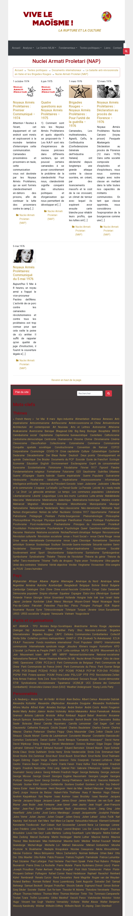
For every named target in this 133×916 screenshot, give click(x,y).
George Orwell (41, 776)
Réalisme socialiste (47, 532)
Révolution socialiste (50, 536)
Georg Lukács (34, 772)
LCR (59, 650)
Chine (49, 589)
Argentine (18, 585)
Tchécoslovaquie (53, 609)
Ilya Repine (45, 796)
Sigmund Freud (93, 885)
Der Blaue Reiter (56, 455)
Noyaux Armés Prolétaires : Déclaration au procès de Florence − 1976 (108, 112)
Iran (102, 597)
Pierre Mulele (64, 865)
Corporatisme (20, 451)
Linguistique (49, 495)
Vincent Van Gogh (32, 901)
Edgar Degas (104, 743)
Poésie (87, 520)
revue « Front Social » (75, 536)
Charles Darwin (101, 727)
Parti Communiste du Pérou (80, 666)
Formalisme (53, 471)
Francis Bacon (30, 764)
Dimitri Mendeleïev (63, 743)
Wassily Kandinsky (23, 905)
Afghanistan (19, 581)
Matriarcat (18, 504)
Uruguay (45, 613)
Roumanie (18, 609)
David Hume (112, 739)
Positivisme (20, 524)
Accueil (16, 47)
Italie (116, 597)
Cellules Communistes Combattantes (86, 634)
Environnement (59, 463)
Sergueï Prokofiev (54, 885)
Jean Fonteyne (45, 804)
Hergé (108, 788)
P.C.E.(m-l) (49, 662)
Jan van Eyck (105, 800)
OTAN (38, 662)
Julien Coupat (55, 816)
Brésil (104, 585)
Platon (107, 869)
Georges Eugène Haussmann (69, 776)
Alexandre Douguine (79, 703)
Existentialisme (36, 467)
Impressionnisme (91, 479)
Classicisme (20, 443)
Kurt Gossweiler (65, 824)
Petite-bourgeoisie (69, 516)
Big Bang (80, 431)
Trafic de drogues (62, 560)
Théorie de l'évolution (70, 556)
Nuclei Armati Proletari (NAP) (71, 74)
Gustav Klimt (31, 784)
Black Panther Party (61, 630)
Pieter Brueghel (63, 869)
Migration (33, 504)
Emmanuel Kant (110, 751)
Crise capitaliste (69, 451)
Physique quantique (55, 520)
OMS (16, 662)
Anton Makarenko (78, 711)
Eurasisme (19, 467)
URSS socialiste (30, 613)
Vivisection (97, 564)
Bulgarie (114, 585)
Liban (49, 601)
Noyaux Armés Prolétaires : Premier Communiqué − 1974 (24, 110)
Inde (89, 597)
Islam (80, 483)
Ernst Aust (51, 756)
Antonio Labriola (34, 715)
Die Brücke (43, 459)
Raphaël (92, 873)
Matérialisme (33, 500)
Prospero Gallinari (23, 873)
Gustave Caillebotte (51, 784)
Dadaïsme (19, 455)
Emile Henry (55, 751)
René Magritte (82, 877)
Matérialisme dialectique (56, 500)
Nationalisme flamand (25, 658)
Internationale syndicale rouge (47, 646)
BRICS (115, 431)
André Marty (20, 711)
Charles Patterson (34, 731)
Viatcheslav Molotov (99, 897)
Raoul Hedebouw (76, 873)
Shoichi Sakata (74, 885)
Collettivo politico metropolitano (46, 638)
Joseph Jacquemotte (84, 812)
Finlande (18, 597)
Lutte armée (96, 495)
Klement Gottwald (109, 820)
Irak (96, 597)
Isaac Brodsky (81, 796)
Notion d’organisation (25, 512)
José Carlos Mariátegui (56, 812)
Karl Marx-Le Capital (62, 820)
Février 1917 (89, 467)
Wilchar (40, 905)
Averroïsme (36, 431)
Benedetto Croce (42, 719)
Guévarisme (112, 475)
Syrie (39, 609)
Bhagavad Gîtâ (64, 431)
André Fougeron (110, 707)
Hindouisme (20, 479)
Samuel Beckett (33, 885)
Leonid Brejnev (72, 828)
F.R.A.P (17, 642)
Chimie (88, 439)
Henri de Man (74, 788)
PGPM (16, 674)
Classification (38, 443)
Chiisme (78, 439)
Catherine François (38, 727)
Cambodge (19, 589)
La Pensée (85, 487)
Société (115, 548)
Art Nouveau (60, 427)
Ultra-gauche (112, 560)
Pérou (74, 605)
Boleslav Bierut (31, 723)
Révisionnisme (111, 532)
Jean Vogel (95, 804)
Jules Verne (20, 816)
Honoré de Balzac (41, 792)
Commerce (94, 443)
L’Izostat (18, 650)
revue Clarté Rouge (101, 536)
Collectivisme (58, 443)
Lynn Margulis (93, 832)
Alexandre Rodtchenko (106, 703)
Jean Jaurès (79, 804)
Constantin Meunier (80, 735)
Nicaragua (106, 601)
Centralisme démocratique (28, 439)
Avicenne (114, 715)
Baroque (49, 431)
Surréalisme (92, 552)
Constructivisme (64, 447)
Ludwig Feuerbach (73, 832)
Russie (30, 609)
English (45, 463)
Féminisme (54, 467)
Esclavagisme (79, 463)
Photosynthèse (21, 520)
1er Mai (40, 418)
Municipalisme (98, 504)
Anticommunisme (39, 423)
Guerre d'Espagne (23, 475)
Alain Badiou (73, 699)
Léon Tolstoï (38, 828)
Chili (42, 589)
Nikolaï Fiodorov (22, 853)
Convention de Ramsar (92, 447)
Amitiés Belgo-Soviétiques (56, 626)
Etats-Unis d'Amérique (96, 593)
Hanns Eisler (20, 788)
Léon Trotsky (54, 828)
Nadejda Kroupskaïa (56, 849)
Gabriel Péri (68, 768)
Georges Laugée (98, 776)
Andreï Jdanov (37, 711)
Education (32, 463)
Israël (109, 597)
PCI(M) (70, 670)
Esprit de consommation (104, 463)
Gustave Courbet (74, 784)
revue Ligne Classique (77, 540)
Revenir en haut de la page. (66, 380)
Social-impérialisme (77, 548)
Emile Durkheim (37, 751)
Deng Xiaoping (41, 743)
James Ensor (69, 800)
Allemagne (67, 581)
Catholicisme (112, 435)
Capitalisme (46, 435)
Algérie (55, 581)
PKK (24, 674)
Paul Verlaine (56, 861)
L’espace (39, 487)
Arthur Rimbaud (66, 715)
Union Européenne (108, 609)
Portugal (97, 605)
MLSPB (94, 650)
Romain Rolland (42, 881)
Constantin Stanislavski (106, 735)
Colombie (85, 589)
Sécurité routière (102, 544)
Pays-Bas (63, 605)
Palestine (49, 605)
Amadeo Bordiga (56, 707)
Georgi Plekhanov (72, 780)
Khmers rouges (88, 646)
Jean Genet (63, 804)
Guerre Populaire (93, 475)
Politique (98, 520)
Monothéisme (78, 504)
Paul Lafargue (39, 861)
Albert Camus (89, 699)
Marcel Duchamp (39, 837)
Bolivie (95, 585)
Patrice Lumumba (109, 857)
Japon (16, 601)
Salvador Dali (102, 881)
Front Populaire (83, 642)
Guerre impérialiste (68, 475)
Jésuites (72, 646)
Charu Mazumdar (76, 731)
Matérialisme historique (86, 500)
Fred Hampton (100, 764)
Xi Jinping (87, 905)
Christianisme (101, 439)
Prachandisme (62, 524)
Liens (107, 47)
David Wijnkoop (22, 743)
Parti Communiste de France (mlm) (41, 666)
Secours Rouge (88, 678)
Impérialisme (69, 479)
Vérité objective (58, 564)
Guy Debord (112, 784)
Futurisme (68, 471)
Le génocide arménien (42, 491)
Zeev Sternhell (103, 905)
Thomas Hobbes (32, 893)
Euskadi (114, 593)
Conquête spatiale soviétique (32, 447)
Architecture (20, 427)
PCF (61, 670)
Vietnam (69, 613)
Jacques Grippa (32, 800)
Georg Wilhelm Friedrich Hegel (60, 772)
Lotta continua (72, 650)
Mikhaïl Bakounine (73, 845)
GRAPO (98, 642)
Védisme (43, 564)
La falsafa (51, 487)
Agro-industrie (65, 418)
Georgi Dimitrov (51, 780)
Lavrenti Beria (85, 824)
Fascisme (28, 642)
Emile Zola (94, 751)
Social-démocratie (109, 678)
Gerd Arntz (90, 780)
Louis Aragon (100, 828)
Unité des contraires (24, 564)
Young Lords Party (103, 686)
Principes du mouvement (89, 524)
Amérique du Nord (87, 581)
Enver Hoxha (20, 756)
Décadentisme (35, 455)
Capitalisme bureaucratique (71, 435)
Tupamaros (64, 682)
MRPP (63, 654)
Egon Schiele (111, 747)
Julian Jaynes (37, 816)
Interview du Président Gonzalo (58, 483)
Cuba (104, 589)
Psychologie (72, 528)
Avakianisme (20, 431)
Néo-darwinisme (90, 508)
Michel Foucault (101, 841)
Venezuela (57, 613)
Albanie (44, 581)
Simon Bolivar (111, 885)
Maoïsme (18, 500)
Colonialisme (76, 443)
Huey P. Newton (91, 792)
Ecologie (114, 459)
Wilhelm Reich (73, 905)
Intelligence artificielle (25, 483)
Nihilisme (107, 508)
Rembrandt (27, 877)
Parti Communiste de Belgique (75, 662)
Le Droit (21, 491)
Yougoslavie (82, 613)
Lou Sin (87, 828)
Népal (95, 601)
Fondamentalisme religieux (28, 471)
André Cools (92, 707)
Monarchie (47, 504)
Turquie (82, 609)
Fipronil (104, 467)
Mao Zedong (20, 837)
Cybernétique (99, 451)
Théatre (51, 556)
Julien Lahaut (90, 816)
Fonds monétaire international (54, 642)
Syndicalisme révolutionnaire (38, 682)
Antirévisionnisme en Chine (85, 423)
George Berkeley (89, 772)
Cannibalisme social (25, 435)
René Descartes (62, 877)
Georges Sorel (32, 780)
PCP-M (90, 670)
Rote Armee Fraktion (24, 678)
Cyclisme (114, 451)
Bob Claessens (102, 719)
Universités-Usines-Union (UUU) (47, 686)
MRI (54, 654)
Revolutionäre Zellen (107, 674)
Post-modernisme (40, 524)
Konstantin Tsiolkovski (26, 824)
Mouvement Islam (31, 654)
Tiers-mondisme (30, 560)
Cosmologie (37, 451)
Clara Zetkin (96, 731)
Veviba (73, 564)
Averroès (101, 715)
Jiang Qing (105, 808)
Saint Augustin (84, 881)
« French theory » (23, 418)
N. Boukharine (33, 849)
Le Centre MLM (45, 47)
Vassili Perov (78, 897)
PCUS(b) (114, 670)
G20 (78, 471)
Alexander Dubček (109, 699)
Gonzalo (17, 784)
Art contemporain (39, 427)
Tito (91, 893)
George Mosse (22, 776)
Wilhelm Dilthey (54, 905)
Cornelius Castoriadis (25, 739)
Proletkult (113, 524)
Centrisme (50, 439)
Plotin (116, 869)
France (28, 597)
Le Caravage (102, 824)
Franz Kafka (83, 764)
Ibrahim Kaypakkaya (24, 796)
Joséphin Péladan (109, 812)
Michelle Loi (52, 845)
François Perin (49, 764)
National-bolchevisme (81, 654)
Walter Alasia (90, 901)
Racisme (18, 532)
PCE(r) (53, 670)
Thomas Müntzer (69, 893)
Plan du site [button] (22, 392)
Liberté (36, 495)
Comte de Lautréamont (54, 735)
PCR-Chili (102, 670)
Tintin (84, 893)
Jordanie (27, 601)
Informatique (112, 479)
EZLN (116, 638)
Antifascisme (59, 423)
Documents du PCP (62, 459)
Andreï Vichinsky (56, 711)
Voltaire (75, 901)
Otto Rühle (40, 857)
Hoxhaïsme (36, 479)
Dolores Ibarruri (85, 743)
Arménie (30, 585)
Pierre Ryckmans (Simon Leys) (92, 865)
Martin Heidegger (61, 837)
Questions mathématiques (104, 528)
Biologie (92, 431)
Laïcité (96, 487)
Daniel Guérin (48, 739)
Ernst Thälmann (110, 756)
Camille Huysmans (54, 723)
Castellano (96, 435)
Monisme (62, 504)
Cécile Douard (59, 727)
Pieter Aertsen (44, 869)
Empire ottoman (49, 593)
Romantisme (100, 540)
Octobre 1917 (81, 512)
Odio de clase (111, 658)
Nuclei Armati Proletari (89, 658)
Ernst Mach (80, 756)
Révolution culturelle (24, 536)
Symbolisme (20, 556)
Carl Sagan (100, 723)
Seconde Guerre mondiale (76, 544)
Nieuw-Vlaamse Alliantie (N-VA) (57, 658)
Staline (42, 889)
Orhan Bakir (106, 853)
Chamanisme (65, 439)
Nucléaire (65, 512)
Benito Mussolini (63, 719)
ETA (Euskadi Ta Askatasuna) (94, 638)
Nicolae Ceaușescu (82, 849)
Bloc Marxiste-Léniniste (92, 630)
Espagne (76, 593)
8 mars (51, 418)
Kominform (105, 646)
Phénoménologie (93, 516)
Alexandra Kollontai (24, 703)
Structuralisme (56, 552)
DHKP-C (71, 638)
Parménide (92, 857)
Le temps (64, 491)
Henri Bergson (57, 788)
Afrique (33, 581)
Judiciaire (103, 483)
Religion (96, 532)
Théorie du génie (95, 556)
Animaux (96, 418)
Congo (95, 589)
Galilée (106, 768)
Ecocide (80, 459)
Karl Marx (43, 820)
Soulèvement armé (24, 552)
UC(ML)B (78, 682)
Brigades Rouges (42, 634)
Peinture (50, 516)
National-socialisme (108, 654)
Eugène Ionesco (58, 760)
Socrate (32, 889)
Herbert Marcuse (93, 788)
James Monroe (87, 800)
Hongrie (81, 597)
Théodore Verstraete (97, 889)
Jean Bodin (28, 804)
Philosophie (112, 516)
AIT (15, 626)
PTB (85, 674)
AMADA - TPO (28, 626)
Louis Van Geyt (34, 832)
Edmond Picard (33, 747)
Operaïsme (27, 662)
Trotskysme (96, 560)
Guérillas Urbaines (108, 471)
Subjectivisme (75, 552)
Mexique (68, 601)
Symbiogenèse (110, 552)
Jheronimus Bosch (84, 808)
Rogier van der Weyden (105, 877)
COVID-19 (52, 451)
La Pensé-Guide (68, 487)
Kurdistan (38, 601)
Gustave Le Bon (94, 784)
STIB (15, 682)
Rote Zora (43, 678)
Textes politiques (90, 47)
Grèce (47, 597)
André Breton (75, 707)
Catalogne (32, 589)
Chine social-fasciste (66, 589)
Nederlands (51, 508)
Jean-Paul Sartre (32, 808)
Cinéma (115, 439)
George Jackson (110, 772)
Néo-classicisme (69, 508)
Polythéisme (112, 520)
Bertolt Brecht (83, 719)
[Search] (126, 51)
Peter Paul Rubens (98, 861)
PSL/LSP (76, 674)
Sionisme (35, 548)
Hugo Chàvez (111, 792)
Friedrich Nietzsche (34, 768)
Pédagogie (36, 516)
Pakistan (37, 605)
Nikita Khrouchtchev (107, 849)
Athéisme (114, 427)
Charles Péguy (55, 731)
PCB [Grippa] (29, 670)
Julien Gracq (73, 816)
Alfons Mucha (21, 707)
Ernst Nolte (94, 756)
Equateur (65, 593)
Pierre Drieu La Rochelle (40, 865)
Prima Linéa (62, 674)
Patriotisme (19, 516)
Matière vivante (110, 500)
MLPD (85, 650)
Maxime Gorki (72, 841)
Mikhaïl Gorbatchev (97, 845)
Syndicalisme (37, 556)
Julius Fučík (107, 816)
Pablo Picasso (55, 857)
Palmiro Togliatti (75, 857)
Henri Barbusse (38, 788)
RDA (106, 605)
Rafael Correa (56, 873)
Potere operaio (36, 674)
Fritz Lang (53, 768)
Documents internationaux (66, 70)
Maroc (57, 601)
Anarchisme (81, 626)
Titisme (46, 560)
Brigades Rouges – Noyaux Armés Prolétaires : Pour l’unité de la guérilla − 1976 (80, 114)
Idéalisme (53, 479)
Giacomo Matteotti (108, 780)
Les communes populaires (88, 491)
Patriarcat (114, 512)
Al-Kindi (60, 699)
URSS (16, 613)
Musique (114, 504)
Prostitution (19, 528)
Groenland (58, 597)
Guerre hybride (46, 475)
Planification (75, 520)
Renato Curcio (43, 877)
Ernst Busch (65, 756)
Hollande (70, 597)
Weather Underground (79, 686)
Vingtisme (84, 564)
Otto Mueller (25, 857)
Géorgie (37, 597)
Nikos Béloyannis (44, 853)
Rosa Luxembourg (63, 881)
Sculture (55, 544)
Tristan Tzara (20, 897)
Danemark (113, 589)
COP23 (115, 447)
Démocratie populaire (25, 593)
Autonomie (39, 630)
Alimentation (82, 418)
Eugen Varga (39, 760)
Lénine (115, 824)
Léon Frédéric (21, 828)
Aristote (50, 715)
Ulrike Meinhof (59, 897)
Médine (86, 841)
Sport (41, 552)
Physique (37, 520)
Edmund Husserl (53, 747)
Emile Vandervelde (75, 751)
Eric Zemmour (36, 756)
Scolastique (43, 544)
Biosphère (104, 431)
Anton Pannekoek (100, 711)
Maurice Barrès (100, 837)
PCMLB (80, 670)
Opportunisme (99, 512)
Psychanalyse (55, 528)
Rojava (115, 605)
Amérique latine (110, 581)
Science (30, 544)
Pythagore (41, 873)
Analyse (27, 47)
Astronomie (99, 427)
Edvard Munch (94, 747)
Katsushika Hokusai (86, 820)
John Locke (33, 812)
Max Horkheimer (52, 841)
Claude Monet (31, 735)
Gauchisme (89, 471)
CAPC (58, 634)
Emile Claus (20, 751)
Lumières (82, 495)
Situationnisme (53, 548)
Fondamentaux (67, 47)
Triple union (81, 560)
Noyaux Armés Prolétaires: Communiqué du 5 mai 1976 (24, 273)
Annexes (108, 418)
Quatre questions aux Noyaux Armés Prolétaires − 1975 (52, 110)
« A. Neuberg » (21, 699)
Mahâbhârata (112, 495)
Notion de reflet (48, 512)
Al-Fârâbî (49, 699)
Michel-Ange (35, 845)
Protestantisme (37, 528)
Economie (18, 463)
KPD (116, 646)
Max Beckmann (32, 841)
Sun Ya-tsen (54, 889)
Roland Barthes (22, 881)
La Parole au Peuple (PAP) (40, 650)
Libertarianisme (22, 495)
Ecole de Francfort (97, 459)
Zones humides (33, 568)
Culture (85, 451)
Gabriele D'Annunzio (88, 768)
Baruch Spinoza (22, 719)
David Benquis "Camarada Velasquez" (80, 739)
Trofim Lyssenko (39, 897)
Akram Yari (37, 699)
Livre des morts (66, 495)
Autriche (42, 585)
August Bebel (86, 715)
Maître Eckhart (111, 832)
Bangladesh (71, 585)
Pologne (85, 605)
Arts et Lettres (80, 427)
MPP (47, 654)
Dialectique (29, 459)
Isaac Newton (100, 796)
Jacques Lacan (51, 800)
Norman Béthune (88, 853)
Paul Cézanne (21, 861)
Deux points (88, 455)
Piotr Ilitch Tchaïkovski (88, 869)
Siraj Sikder (19, 889)
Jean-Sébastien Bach (58, 808)
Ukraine (92, 609)
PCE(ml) (43, 670)
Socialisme (100, 548)
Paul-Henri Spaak (75, 861)
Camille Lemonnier (80, 723)
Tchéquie (70, 609)
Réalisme (29, 532)
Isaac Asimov (62, 796)
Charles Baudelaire (79, 727)
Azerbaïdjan (55, 585)
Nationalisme (20, 508)
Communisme (111, 443)
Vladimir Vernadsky (57, 901)
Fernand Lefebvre (101, 760)
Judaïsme (90, 483)
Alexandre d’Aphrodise (51, 703)
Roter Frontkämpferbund (64, 678)
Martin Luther (81, 837)
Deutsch (73, 455)
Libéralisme (112, 491)
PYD (92, 674)
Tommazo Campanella (106, 893)
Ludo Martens (53, 832)
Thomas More (51, 893)
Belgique (84, 585)
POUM (50, 674)
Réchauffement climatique (75, 532)
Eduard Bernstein (74, 747)
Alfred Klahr (38, 707)
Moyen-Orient (82, 601)
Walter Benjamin (109, 901)
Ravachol (103, 873)
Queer (84, 528)
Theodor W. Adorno (73, 889)
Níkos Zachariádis (66, 853)
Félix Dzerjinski (80, 760)
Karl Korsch (30, 820)
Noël (116, 508)
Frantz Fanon (66, 764)
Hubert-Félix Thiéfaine (67, 792)
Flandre (115, 467)
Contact (117, 47)
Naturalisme (36, 508)
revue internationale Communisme (41, 540)
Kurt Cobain (47, 824)
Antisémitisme (111, 423)
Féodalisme (71, 467)
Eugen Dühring (21, 760)
